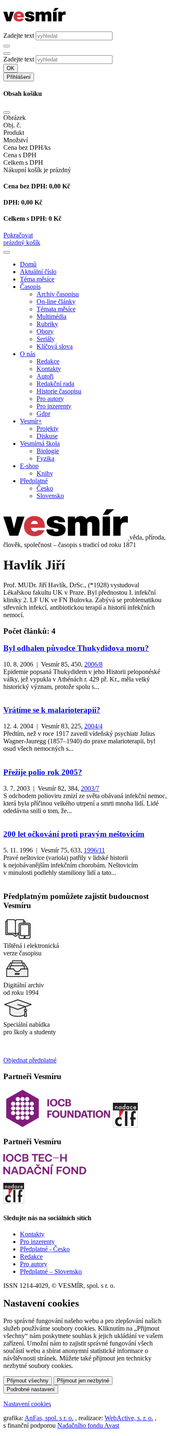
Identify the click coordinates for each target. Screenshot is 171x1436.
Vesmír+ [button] (31, 421)
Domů (28, 264)
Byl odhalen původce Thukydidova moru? (76, 648)
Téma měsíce (37, 279)
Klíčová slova (55, 346)
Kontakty (49, 368)
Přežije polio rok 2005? (42, 772)
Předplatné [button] (34, 480)
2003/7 (90, 788)
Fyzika (45, 458)
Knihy (45, 473)
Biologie (48, 450)
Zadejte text (18, 35)
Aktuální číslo (38, 271)
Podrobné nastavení (31, 1389)
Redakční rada (55, 383)
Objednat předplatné (29, 1060)
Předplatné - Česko (45, 1249)
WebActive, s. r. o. (129, 1417)
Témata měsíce (56, 309)
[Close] (6, 112)
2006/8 (93, 664)
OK (11, 68)
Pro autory (50, 398)
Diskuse (47, 436)
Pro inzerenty (54, 406)
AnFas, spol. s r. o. (48, 1417)
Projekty (48, 428)
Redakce (48, 361)
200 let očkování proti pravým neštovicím (73, 834)
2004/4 (93, 726)
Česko (45, 488)
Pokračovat (18, 235)
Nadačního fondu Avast (88, 1425)
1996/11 (94, 850)
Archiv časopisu (58, 294)
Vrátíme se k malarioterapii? (51, 710)
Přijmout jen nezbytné (83, 1380)
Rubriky (47, 323)
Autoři (45, 376)
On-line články (56, 301)
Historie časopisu (59, 391)
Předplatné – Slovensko (51, 1271)
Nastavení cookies (27, 1403)
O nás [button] (27, 353)
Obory (45, 331)
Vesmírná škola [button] (40, 443)
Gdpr (43, 413)
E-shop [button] (29, 465)
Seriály (46, 338)
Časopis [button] (30, 286)
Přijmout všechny (28, 1380)
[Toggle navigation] (6, 252)
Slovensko (50, 495)
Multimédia (51, 316)
